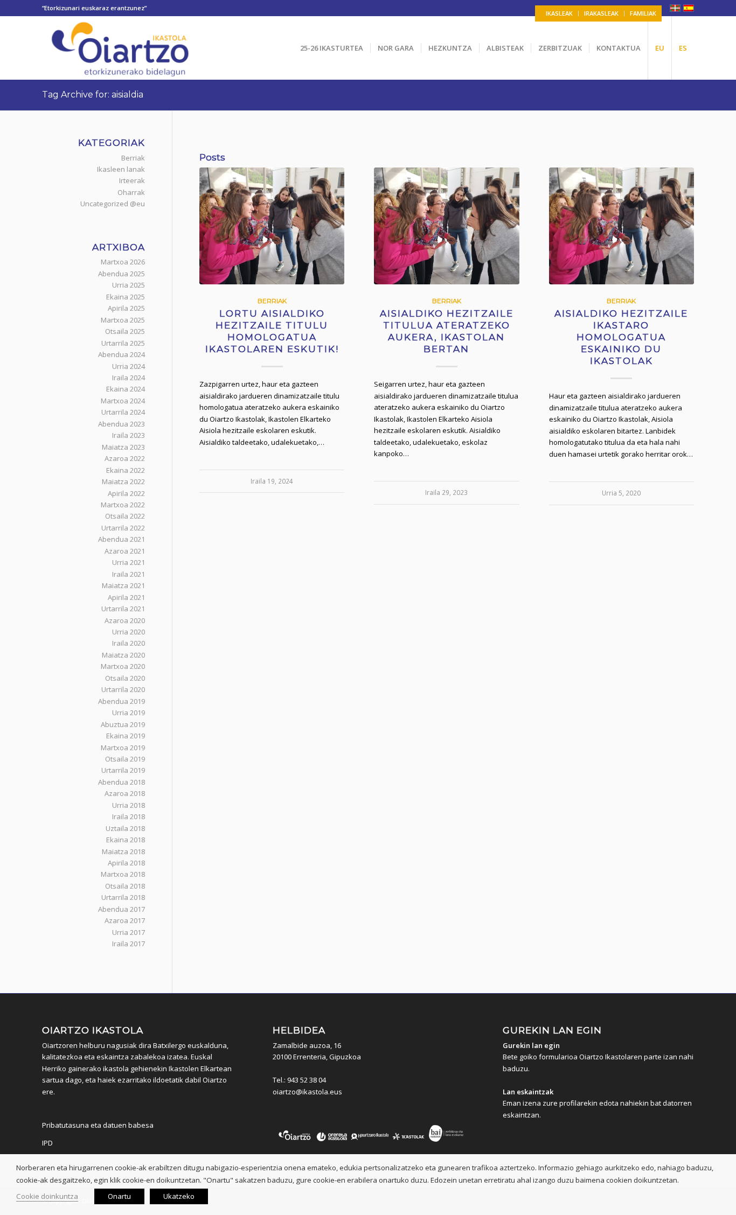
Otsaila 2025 (125, 331)
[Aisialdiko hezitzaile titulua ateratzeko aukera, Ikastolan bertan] (446, 226)
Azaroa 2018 (125, 793)
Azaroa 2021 (125, 551)
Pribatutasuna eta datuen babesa (98, 1125)
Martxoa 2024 (123, 401)
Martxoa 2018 (123, 874)
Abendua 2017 (121, 909)
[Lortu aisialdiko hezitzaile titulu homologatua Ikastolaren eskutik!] (271, 226)
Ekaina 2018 (125, 839)
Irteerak (132, 180)
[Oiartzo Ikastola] (121, 48)
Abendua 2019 (121, 701)
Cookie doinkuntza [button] (47, 1196)
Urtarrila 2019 (123, 770)
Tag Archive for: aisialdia (92, 94)
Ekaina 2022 (125, 470)
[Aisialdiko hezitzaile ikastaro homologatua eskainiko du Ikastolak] (621, 226)
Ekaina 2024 (125, 389)
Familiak (643, 13)
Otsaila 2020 (125, 678)
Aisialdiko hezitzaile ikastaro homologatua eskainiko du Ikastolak (621, 337)
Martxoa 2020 (123, 666)
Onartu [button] (119, 1196)
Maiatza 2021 (123, 585)
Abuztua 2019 (123, 724)
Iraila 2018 (128, 816)
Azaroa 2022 (125, 458)
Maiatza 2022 (123, 481)
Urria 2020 (128, 632)
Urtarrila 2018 (123, 897)
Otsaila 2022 (125, 516)
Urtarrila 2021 (123, 608)
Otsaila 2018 (125, 886)
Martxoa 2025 (123, 320)
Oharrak (131, 192)
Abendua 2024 (121, 354)
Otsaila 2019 (125, 759)
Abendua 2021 (121, 539)
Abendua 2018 (121, 782)
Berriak (272, 301)
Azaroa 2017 (125, 920)
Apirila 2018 (126, 863)
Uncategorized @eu (112, 203)
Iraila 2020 (128, 643)
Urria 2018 (128, 805)
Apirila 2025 (126, 308)
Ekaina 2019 (125, 736)
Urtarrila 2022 (123, 528)
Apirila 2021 (126, 597)
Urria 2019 (128, 712)
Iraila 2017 (128, 943)
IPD (47, 1143)
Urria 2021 (128, 562)
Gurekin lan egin (531, 1045)
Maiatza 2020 (123, 655)
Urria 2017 (128, 932)
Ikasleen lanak (121, 169)
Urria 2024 (128, 366)
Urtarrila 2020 (123, 689)
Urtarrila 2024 (123, 412)
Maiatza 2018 (123, 851)
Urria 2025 (128, 285)
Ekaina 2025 (125, 297)
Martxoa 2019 (123, 747)
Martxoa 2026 (123, 262)
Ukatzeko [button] (179, 1196)
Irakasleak (601, 13)
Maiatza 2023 (123, 447)
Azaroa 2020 (125, 620)
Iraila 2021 (128, 574)
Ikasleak (559, 13)
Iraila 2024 (128, 377)
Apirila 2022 (126, 493)
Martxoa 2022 (123, 504)
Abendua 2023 (121, 424)
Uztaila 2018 (125, 828)
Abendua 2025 (121, 273)
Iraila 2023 (128, 435)
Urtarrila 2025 (123, 343)
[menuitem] (559, 13)
